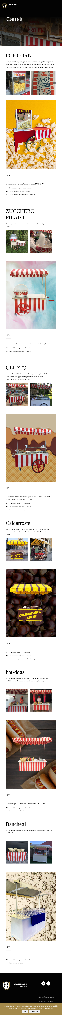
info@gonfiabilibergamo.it (46, 997)
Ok (25, 1011)
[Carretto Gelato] (17, 394)
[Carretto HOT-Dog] (17, 700)
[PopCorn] (18, 83)
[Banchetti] (17, 852)
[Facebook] (43, 983)
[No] (60, 1009)
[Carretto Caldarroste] (17, 549)
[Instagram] (48, 983)
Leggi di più (35, 1011)
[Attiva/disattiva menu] (58, 5)
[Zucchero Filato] (17, 241)
